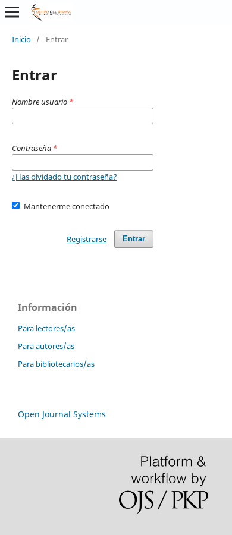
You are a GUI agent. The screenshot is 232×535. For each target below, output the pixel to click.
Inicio (21, 39)
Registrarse (86, 239)
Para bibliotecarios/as (56, 363)
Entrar (134, 238)
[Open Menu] (12, 12)
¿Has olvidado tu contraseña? (64, 176)
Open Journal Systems (62, 414)
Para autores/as (46, 346)
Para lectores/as (46, 328)
